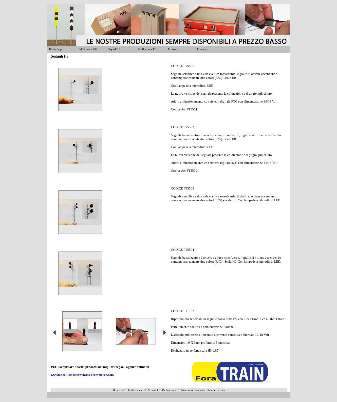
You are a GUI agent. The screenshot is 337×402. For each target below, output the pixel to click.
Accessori (173, 49)
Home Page (55, 49)
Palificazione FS (147, 49)
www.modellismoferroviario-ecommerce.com (82, 375)
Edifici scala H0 (88, 49)
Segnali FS (114, 49)
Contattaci (202, 49)
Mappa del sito (216, 389)
